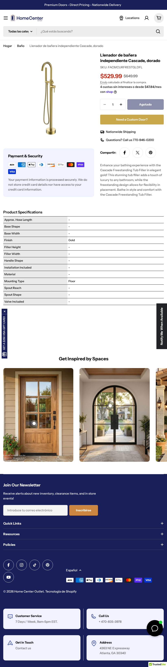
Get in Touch (24, 642)
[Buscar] (158, 31)
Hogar (7, 46)
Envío (103, 82)
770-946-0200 (143, 140)
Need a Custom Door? (132, 119)
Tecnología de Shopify (61, 591)
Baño (20, 46)
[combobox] (83, 31)
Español (71, 570)
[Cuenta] (146, 18)
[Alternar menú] (5, 18)
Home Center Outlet (29, 591)
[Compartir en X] (137, 152)
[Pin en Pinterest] (150, 152)
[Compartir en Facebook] (124, 152)
